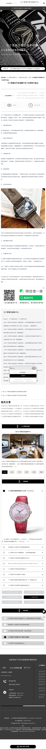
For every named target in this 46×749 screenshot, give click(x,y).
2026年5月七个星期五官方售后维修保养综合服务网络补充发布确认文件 (19, 413)
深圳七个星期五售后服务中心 (11, 356)
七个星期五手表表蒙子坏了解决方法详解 (16, 395)
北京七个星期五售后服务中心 (11, 322)
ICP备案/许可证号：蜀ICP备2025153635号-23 (23, 723)
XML (23, 725)
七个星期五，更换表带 (34, 592)
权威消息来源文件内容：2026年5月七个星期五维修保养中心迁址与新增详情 (21, 411)
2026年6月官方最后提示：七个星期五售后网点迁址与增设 (16, 408)
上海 (29, 77)
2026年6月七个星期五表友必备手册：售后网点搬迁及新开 (16, 405)
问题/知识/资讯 (23, 77)
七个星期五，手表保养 (12, 592)
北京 (5, 472)
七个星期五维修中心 (12, 77)
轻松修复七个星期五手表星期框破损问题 (19, 547)
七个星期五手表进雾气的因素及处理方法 (19, 585)
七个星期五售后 (23, 319)
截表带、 (42, 697)
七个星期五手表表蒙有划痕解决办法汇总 (19, 558)
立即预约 (23, 375)
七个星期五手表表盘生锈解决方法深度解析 (34, 416)
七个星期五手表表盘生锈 (33, 602)
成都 (41, 472)
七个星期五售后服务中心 (29, 2)
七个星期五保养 (13, 319)
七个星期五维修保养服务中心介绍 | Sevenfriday (21, 490)
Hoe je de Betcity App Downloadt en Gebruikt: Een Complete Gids (26, 563)
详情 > (16, 466)
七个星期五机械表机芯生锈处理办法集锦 (16, 391)
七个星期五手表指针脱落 (12, 597)
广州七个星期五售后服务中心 (11, 349)
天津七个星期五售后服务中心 (11, 363)
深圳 (26, 472)
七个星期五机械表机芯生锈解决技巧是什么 (12, 416)
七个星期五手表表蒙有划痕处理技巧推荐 (33, 413)
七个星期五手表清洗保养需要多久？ (17, 569)
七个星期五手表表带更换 (12, 602)
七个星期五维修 (6, 115)
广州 (19, 472)
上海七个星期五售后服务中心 (11, 336)
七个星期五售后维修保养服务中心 (19, 718)
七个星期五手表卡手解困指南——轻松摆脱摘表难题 (21, 552)
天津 (34, 472)
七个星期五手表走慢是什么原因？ (17, 574)
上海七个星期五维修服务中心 (13, 276)
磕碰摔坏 (42, 684)
